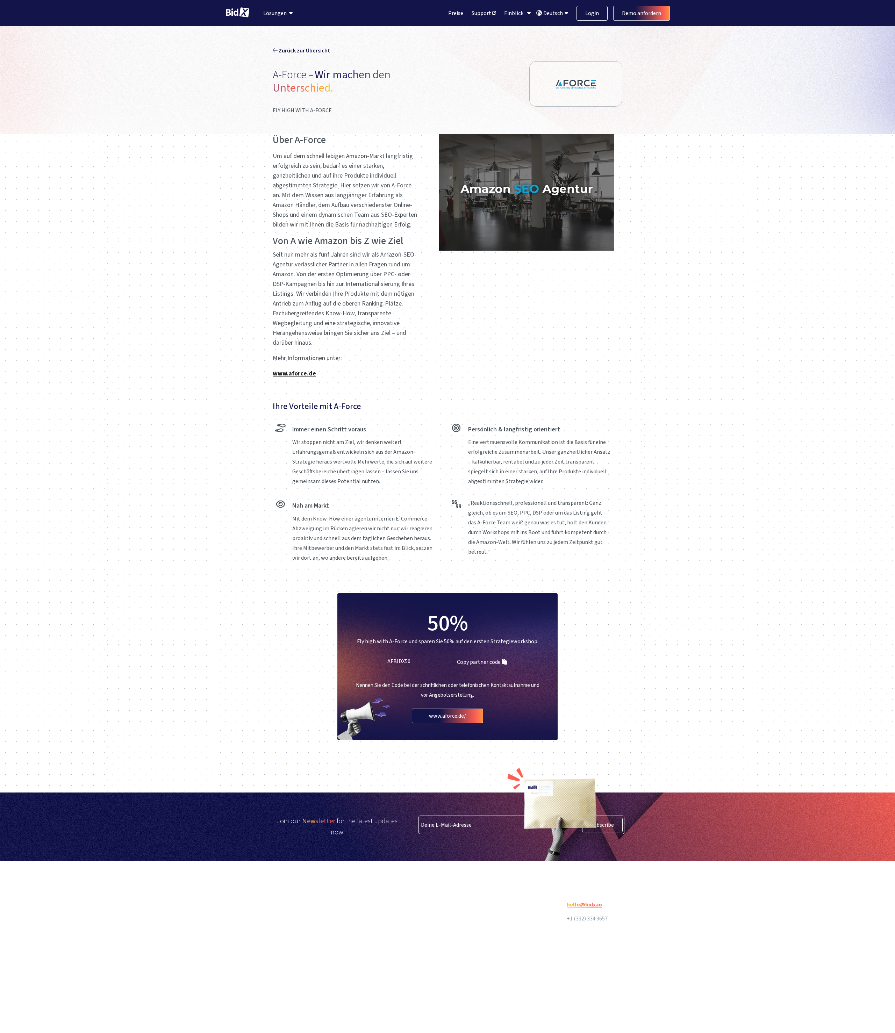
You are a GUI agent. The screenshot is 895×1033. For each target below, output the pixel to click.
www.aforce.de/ (447, 716)
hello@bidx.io (584, 905)
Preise (455, 13)
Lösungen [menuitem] (275, 13)
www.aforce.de (294, 373)
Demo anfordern (641, 13)
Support (482, 13)
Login (592, 13)
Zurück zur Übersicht (304, 51)
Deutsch (553, 13)
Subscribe (602, 825)
